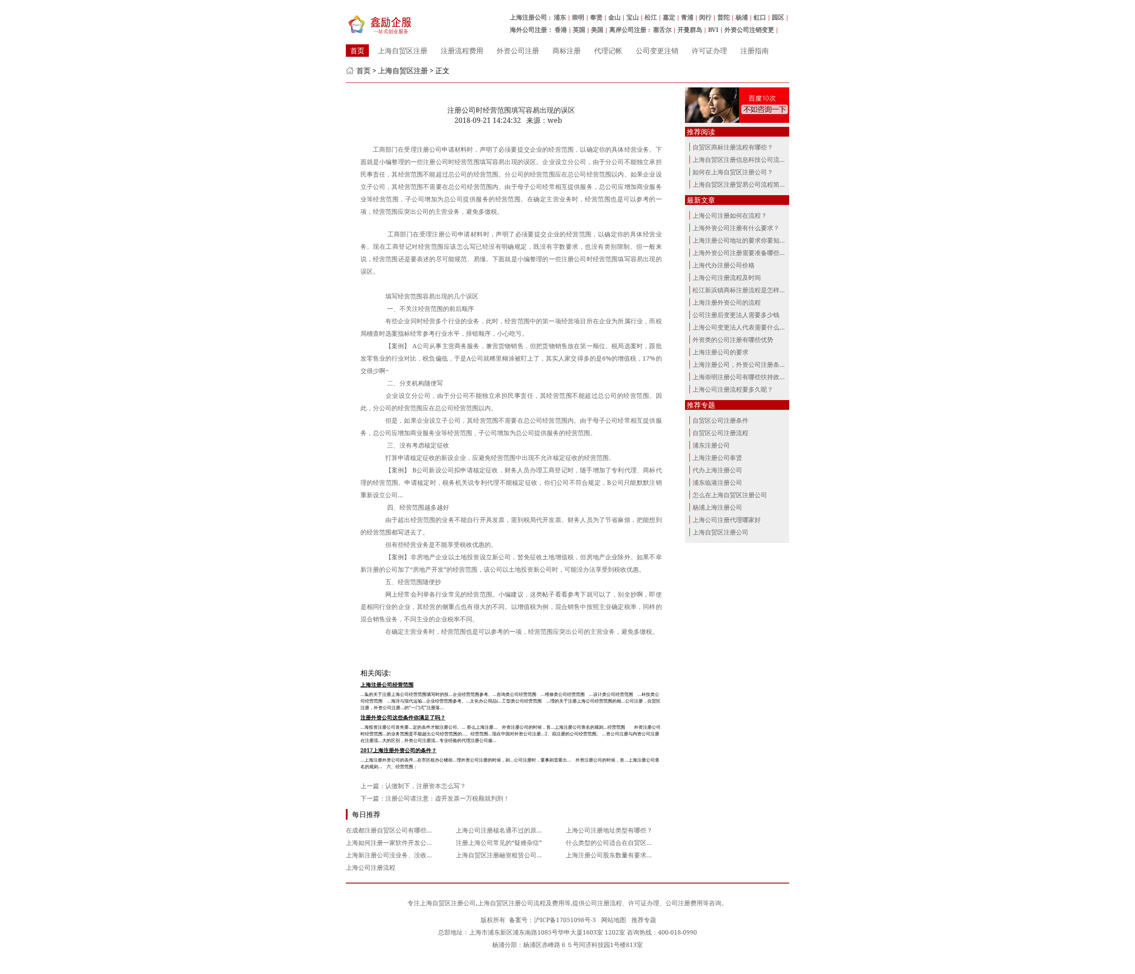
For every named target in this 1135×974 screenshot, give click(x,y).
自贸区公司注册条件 (720, 420)
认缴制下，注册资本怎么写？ (425, 786)
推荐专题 (643, 919)
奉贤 (596, 17)
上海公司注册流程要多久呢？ (733, 389)
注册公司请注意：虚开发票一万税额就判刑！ (447, 798)
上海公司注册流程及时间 (727, 277)
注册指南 (754, 50)
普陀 (723, 17)
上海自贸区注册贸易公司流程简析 (739, 184)
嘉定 (669, 17)
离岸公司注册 (627, 29)
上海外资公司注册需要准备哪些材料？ (745, 252)
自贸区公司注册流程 (720, 432)
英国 (579, 29)
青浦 (687, 17)
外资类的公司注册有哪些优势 (733, 339)
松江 (651, 17)
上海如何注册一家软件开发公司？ (392, 842)
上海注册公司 (528, 17)
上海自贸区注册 (402, 50)
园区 (778, 17)
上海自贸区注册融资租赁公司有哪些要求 (512, 855)
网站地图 (613, 919)
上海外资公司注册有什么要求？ (736, 228)
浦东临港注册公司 (717, 482)
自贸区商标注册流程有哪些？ (733, 147)
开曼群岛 (689, 29)
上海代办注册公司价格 (724, 265)
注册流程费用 (462, 50)
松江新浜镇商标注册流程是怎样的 (739, 290)
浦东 (560, 17)
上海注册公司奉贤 (717, 457)
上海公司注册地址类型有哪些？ (609, 830)
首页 (357, 50)
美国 (597, 29)
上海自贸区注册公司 (720, 532)
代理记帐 (608, 50)
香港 (561, 29)
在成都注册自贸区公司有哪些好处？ (395, 830)
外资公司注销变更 (749, 29)
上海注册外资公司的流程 (727, 302)
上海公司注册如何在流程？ (730, 215)
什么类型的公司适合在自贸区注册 (612, 842)
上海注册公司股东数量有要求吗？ (612, 855)
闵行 (705, 17)
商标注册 (566, 50)
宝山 (632, 17)
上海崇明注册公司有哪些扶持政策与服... (748, 377)
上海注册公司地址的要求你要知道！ (742, 240)
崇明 (578, 17)
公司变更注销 (657, 50)
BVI (713, 29)
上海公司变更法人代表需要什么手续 (742, 327)
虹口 (760, 17)
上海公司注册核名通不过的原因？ (502, 830)
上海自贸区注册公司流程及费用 (520, 903)
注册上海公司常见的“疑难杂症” (499, 842)
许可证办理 (709, 50)
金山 (614, 17)
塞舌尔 (662, 29)
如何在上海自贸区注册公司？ (733, 172)
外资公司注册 (518, 50)
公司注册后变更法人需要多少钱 (736, 314)
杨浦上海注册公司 (717, 507)
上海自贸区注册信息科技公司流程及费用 (748, 159)
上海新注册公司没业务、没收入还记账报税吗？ (411, 855)
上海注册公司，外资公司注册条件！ (742, 364)
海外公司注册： (531, 29)
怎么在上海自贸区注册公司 (730, 495)
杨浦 (742, 17)
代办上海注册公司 (717, 470)
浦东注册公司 (711, 445)
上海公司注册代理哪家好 (727, 519)
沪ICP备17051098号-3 (565, 919)
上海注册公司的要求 (720, 352)
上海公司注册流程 (370, 867)
